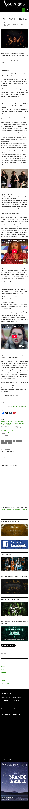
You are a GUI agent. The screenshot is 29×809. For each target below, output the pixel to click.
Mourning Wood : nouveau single (9, 708)
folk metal (8, 441)
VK (20, 406)
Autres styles (4, 663)
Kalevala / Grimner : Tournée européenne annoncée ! (20, 423)
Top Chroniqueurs (5, 683)
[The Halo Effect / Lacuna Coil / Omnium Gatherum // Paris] (14, 633)
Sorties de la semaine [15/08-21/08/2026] (11, 697)
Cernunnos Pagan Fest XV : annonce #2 (10, 700)
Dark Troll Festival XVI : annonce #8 (9, 703)
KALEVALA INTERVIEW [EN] (8, 450)
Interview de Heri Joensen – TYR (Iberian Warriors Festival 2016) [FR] (6, 423)
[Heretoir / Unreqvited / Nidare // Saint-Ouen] (14, 586)
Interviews (4, 16)
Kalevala (4, 442)
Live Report (3, 672)
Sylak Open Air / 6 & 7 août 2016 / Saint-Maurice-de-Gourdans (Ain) (13, 457)
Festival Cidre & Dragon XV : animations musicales (13, 706)
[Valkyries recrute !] (14, 781)
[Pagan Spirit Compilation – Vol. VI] (14, 529)
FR (13, 441)
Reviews (3, 680)
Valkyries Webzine (13, 24)
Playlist (2, 677)
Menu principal (27, 10)
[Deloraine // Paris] (14, 563)
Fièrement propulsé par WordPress (8, 807)
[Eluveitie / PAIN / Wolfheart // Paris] (14, 608)
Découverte (3, 666)
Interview (19, 441)
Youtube (24, 406)
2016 (3, 441)
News (2, 675)
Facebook (15, 406)
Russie (10, 442)
